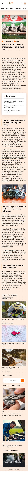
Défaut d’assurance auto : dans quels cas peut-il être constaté (13, 461)
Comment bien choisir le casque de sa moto (13, 320)
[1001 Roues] (11, 3)
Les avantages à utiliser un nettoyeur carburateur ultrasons (13, 106)
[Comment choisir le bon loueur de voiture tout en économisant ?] (14, 333)
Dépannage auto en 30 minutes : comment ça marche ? (12, 446)
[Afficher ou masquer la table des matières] (19, 96)
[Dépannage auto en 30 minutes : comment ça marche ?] (14, 430)
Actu (17, 41)
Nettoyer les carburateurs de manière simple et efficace (14, 101)
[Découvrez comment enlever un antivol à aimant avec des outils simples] (14, 399)
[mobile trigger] (3, 3)
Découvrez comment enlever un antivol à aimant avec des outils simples (11, 415)
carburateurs (19, 220)
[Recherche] (21, 3)
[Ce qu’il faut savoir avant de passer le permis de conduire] (14, 357)
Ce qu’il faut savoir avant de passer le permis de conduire (12, 368)
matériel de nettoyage (11, 250)
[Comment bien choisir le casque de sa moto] (14, 309)
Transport (4, 347)
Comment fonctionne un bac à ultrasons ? (12, 111)
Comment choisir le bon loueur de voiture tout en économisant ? (14, 344)
